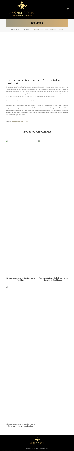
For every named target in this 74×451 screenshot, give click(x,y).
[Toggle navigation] (7, 9)
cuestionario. (58, 450)
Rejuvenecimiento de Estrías (19, 122)
